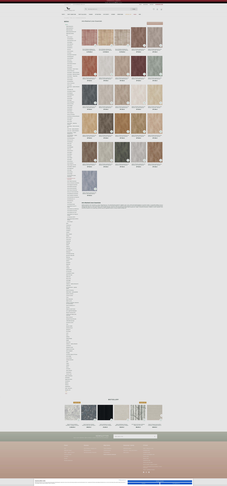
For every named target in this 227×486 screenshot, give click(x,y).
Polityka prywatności (122, 479)
